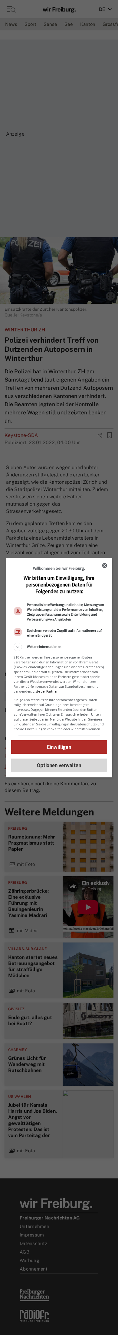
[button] (59, 647)
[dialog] (59, 667)
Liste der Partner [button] (45, 691)
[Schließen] (105, 565)
